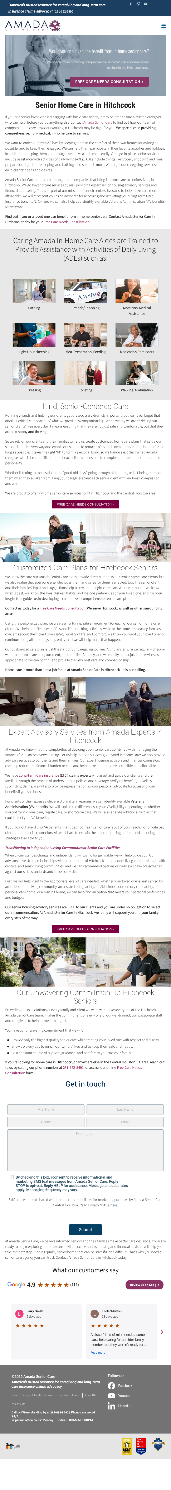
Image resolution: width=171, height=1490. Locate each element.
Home (14, 1395)
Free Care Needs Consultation (66, 222)
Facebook (125, 1386)
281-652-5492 (64, 11)
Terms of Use (91, 1395)
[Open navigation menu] (163, 26)
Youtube (124, 1396)
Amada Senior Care (97, 122)
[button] (85, 504)
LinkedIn (124, 1406)
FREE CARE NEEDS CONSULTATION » (109, 81)
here (113, 1205)
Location (63, 1395)
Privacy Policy (18, 1404)
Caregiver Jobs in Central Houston (38, 1395)
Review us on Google (144, 1285)
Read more (98, 1352)
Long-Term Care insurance (39, 775)
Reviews (76, 1395)
